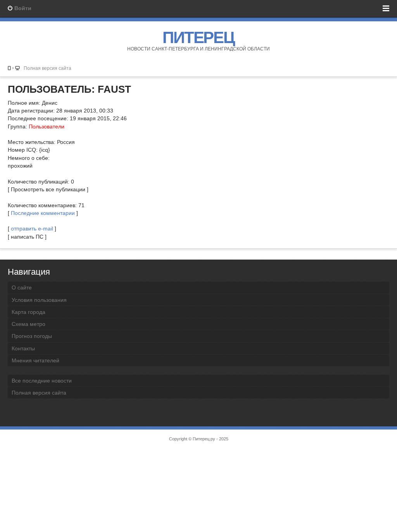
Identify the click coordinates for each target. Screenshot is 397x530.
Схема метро (28, 324)
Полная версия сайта (47, 68)
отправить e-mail (32, 228)
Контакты (23, 348)
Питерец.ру (204, 438)
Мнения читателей (35, 360)
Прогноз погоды (32, 336)
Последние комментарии (43, 213)
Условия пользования (39, 300)
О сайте (22, 287)
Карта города (28, 312)
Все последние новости (42, 381)
